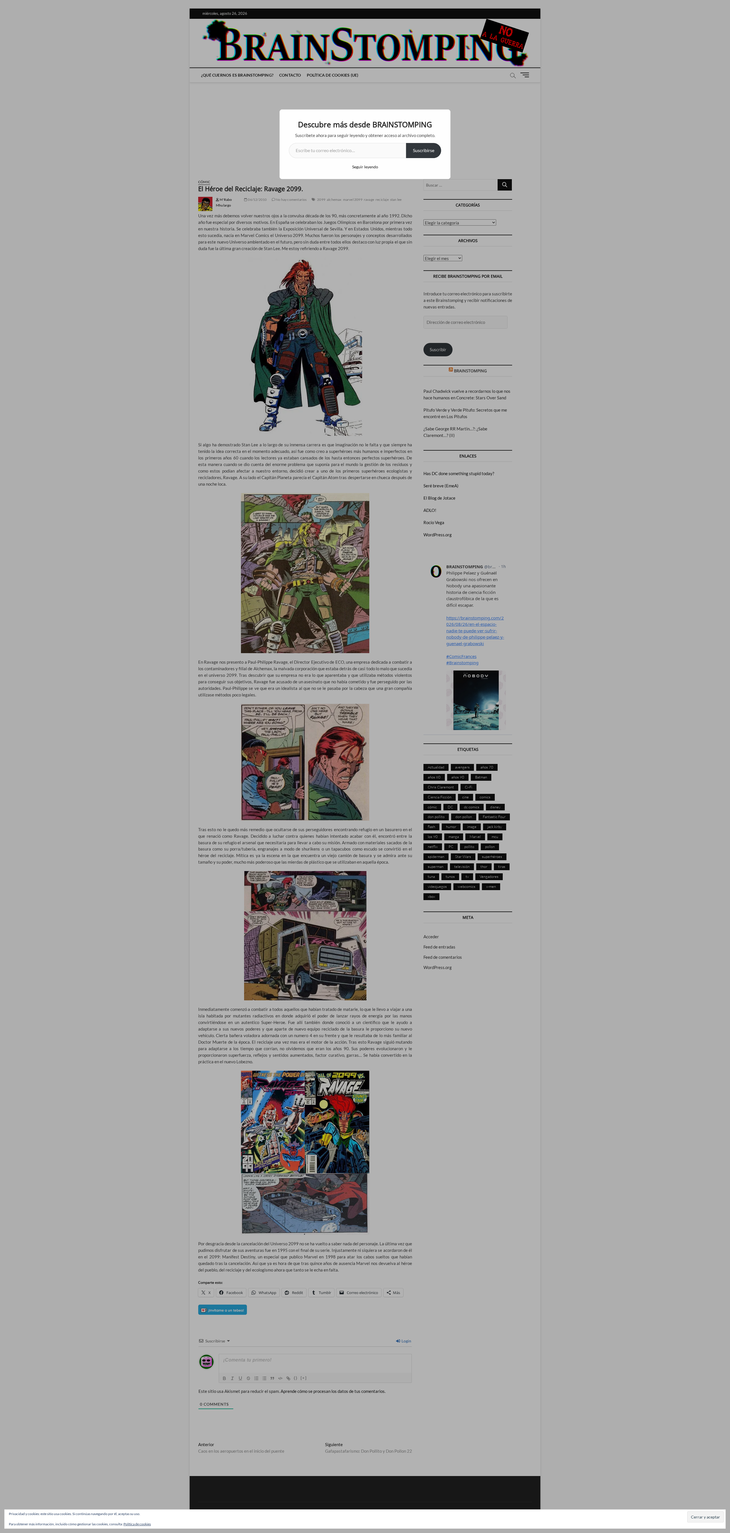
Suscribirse (423, 150)
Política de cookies (137, 1524)
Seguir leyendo (365, 166)
